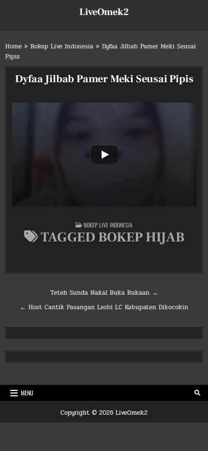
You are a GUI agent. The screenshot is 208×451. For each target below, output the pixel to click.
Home (13, 46)
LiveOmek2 (104, 12)
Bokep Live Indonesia (61, 46)
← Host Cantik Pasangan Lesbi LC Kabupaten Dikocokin (104, 307)
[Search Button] (197, 393)
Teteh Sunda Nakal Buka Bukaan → (104, 293)
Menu (27, 393)
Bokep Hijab (141, 237)
